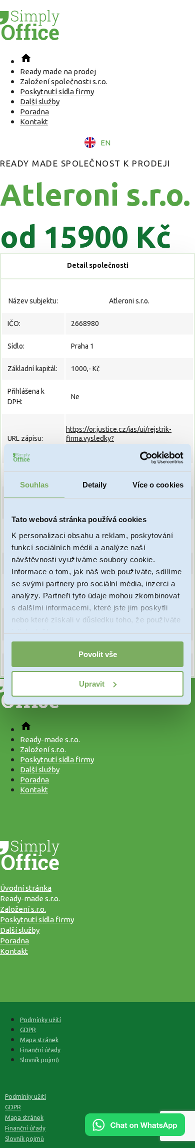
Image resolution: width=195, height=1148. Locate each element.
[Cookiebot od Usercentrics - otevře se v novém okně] (140, 457)
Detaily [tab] (94, 484)
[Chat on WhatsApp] (135, 1132)
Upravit (91, 684)
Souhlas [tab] (34, 484)
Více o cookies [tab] (158, 484)
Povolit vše (97, 654)
